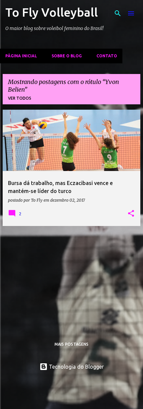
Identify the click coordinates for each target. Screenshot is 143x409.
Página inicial (21, 56)
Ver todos (19, 98)
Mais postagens (71, 344)
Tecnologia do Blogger (76, 367)
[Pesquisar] (118, 13)
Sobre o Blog (67, 56)
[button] (131, 213)
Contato (106, 56)
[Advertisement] (71, 278)
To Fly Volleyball (51, 12)
